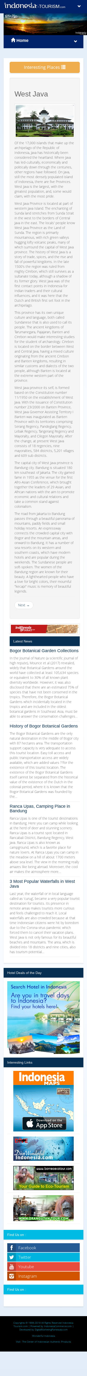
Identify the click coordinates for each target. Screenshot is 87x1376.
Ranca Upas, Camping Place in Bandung (40, 809)
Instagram (27, 1276)
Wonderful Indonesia (43, 1335)
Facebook (27, 1247)
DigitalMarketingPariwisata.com (51, 1329)
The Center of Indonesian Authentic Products (46, 1341)
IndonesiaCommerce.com (58, 1326)
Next (24, 605)
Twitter (24, 1257)
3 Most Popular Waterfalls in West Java (42, 884)
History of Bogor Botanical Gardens (44, 726)
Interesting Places (42, 67)
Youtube (26, 1266)
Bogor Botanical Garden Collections (44, 650)
